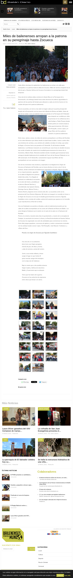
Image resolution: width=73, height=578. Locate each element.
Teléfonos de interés (49, 20)
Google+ (68, 24)
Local (13, 29)
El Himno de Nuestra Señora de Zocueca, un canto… (53, 477)
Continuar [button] (60, 575)
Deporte (40, 558)
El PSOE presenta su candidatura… (21, 474)
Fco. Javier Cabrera (30, 43)
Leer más (67, 575)
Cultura (6, 409)
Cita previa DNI (36, 20)
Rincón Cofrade (43, 409)
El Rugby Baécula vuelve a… (19, 505)
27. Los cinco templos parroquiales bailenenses (52, 494)
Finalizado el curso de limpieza (20, 495)
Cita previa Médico (24, 20)
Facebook (66, 24)
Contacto (60, 20)
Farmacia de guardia (10, 20)
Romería (13, 97)
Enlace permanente (10, 87)
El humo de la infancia (45, 489)
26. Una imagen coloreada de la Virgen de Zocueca (53, 499)
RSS (65, 2)
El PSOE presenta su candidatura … (20, 9)
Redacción (15, 433)
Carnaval (41, 566)
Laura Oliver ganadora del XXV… (20, 515)
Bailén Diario (6, 29)
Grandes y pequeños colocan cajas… (48, 9)
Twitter (63, 24)
